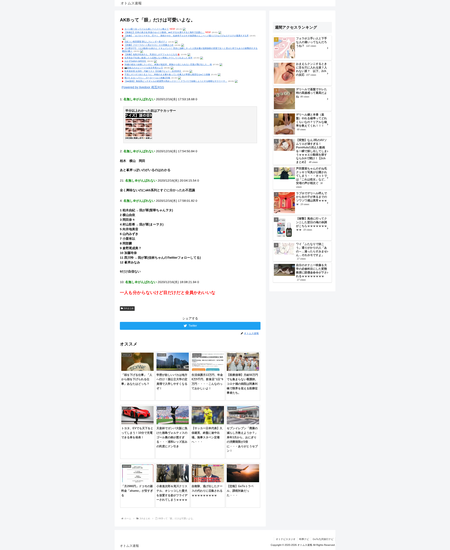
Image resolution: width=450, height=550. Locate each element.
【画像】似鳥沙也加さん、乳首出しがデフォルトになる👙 (152, 54)
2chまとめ (129, 308)
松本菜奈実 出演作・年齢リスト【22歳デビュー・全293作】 (153, 71)
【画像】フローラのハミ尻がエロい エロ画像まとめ (148, 45)
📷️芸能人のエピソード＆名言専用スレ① (143, 68)
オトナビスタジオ (285, 539)
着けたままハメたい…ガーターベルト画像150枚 (147, 78)
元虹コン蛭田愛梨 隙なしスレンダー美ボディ (145, 42)
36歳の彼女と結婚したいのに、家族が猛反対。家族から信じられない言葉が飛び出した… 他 (168, 64)
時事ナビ (304, 539)
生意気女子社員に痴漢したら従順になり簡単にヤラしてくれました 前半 (158, 58)
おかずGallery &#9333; (135, 61)
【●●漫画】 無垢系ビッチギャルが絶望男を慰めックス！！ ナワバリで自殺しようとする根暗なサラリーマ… (175, 81)
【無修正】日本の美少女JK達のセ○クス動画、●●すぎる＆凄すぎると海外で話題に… (164, 32)
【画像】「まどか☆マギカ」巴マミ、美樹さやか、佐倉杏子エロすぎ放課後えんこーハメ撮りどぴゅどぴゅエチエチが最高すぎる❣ (186, 35)
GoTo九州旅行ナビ (323, 539)
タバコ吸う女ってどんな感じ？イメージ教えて (146, 29)
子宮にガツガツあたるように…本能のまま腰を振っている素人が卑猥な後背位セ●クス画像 (167, 74)
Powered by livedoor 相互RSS (143, 87)
